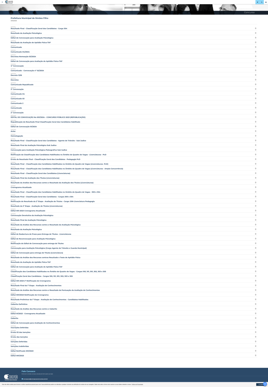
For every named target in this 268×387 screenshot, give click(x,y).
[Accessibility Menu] (265, 384)
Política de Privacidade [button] (137, 384)
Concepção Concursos (9, 2)
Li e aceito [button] (261, 384)
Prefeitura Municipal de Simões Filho (29, 18)
